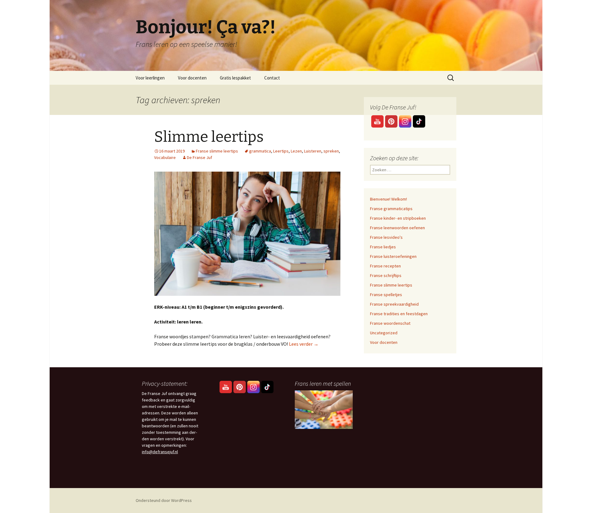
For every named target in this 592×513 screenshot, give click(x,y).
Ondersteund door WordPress (164, 500)
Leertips (281, 151)
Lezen (296, 151)
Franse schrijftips (385, 275)
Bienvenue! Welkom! (388, 199)
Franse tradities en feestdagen (399, 313)
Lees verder (304, 344)
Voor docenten (192, 78)
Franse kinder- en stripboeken (398, 218)
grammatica (260, 151)
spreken (331, 151)
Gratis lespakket (235, 78)
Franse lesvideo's (386, 237)
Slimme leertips (209, 137)
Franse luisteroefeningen (393, 256)
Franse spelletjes (386, 294)
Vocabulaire (165, 157)
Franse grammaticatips (391, 208)
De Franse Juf (199, 157)
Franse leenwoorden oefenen (397, 227)
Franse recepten (385, 266)
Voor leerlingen (150, 78)
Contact (272, 78)
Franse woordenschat (390, 323)
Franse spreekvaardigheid (394, 304)
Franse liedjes (383, 247)
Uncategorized (383, 333)
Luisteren (312, 151)
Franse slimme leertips (217, 151)
